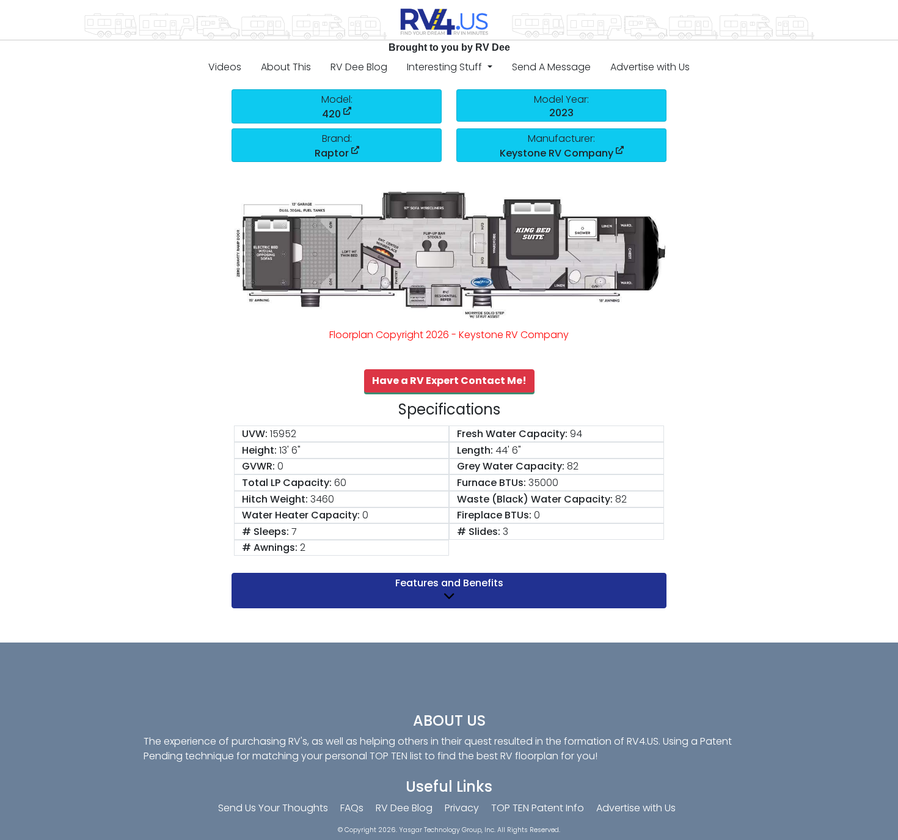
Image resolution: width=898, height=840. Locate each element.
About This (286, 67)
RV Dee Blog (358, 67)
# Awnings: (270, 547)
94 (576, 434)
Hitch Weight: (275, 499)
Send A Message (551, 67)
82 (573, 466)
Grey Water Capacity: (510, 466)
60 (340, 483)
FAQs (351, 808)
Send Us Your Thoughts (273, 808)
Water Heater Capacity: (301, 515)
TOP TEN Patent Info (537, 808)
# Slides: (478, 532)
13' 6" (290, 450)
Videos (224, 67)
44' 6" (508, 450)
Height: (259, 450)
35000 (543, 483)
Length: (475, 450)
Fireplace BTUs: (494, 515)
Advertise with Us (650, 67)
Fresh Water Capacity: (512, 434)
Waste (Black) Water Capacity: (535, 499)
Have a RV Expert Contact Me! (449, 381)
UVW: (255, 434)
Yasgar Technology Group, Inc (446, 829)
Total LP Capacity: (287, 483)
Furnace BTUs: (491, 483)
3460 (322, 499)
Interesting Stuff (445, 67)
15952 (283, 434)
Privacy (462, 808)
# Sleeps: (265, 532)
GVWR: (258, 466)
